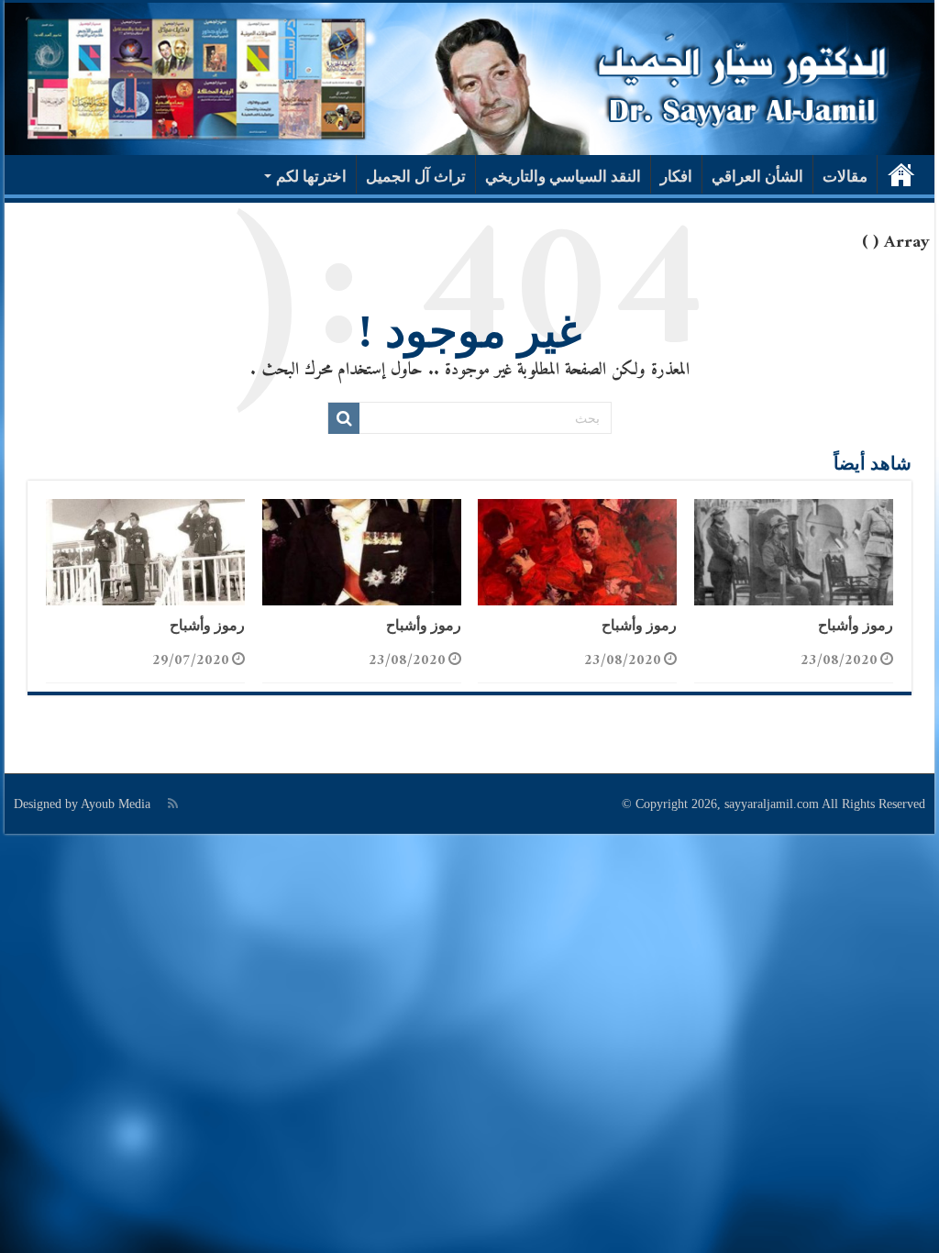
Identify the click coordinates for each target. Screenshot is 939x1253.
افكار (676, 176)
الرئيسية (901, 174)
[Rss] (173, 804)
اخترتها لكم (311, 176)
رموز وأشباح (855, 625)
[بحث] (343, 418)
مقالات (845, 176)
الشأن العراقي (757, 176)
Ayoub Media (115, 804)
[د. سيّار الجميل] (469, 79)
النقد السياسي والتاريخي (563, 176)
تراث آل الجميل (416, 176)
